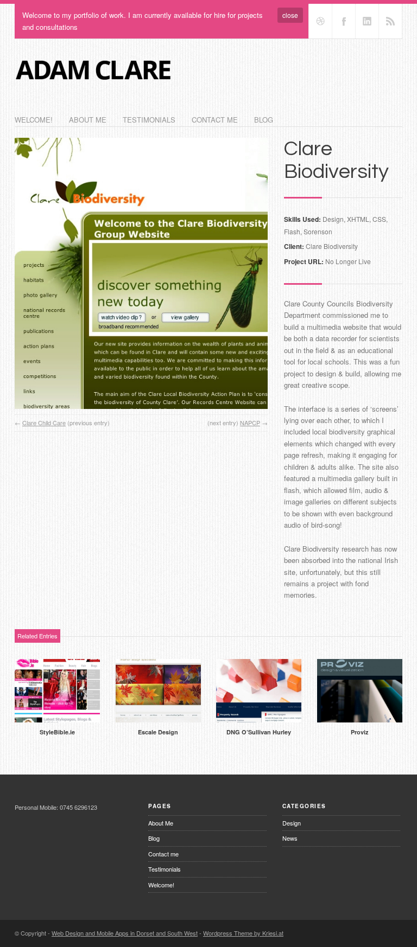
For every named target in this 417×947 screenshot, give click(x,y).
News (290, 838)
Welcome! (34, 119)
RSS (390, 21)
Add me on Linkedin (367, 21)
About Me (87, 119)
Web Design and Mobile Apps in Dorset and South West (125, 933)
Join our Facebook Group (343, 21)
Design (291, 822)
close (290, 15)
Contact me (215, 119)
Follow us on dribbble (320, 21)
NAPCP (250, 422)
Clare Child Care (44, 422)
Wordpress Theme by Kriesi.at (243, 933)
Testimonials (149, 119)
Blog (263, 119)
